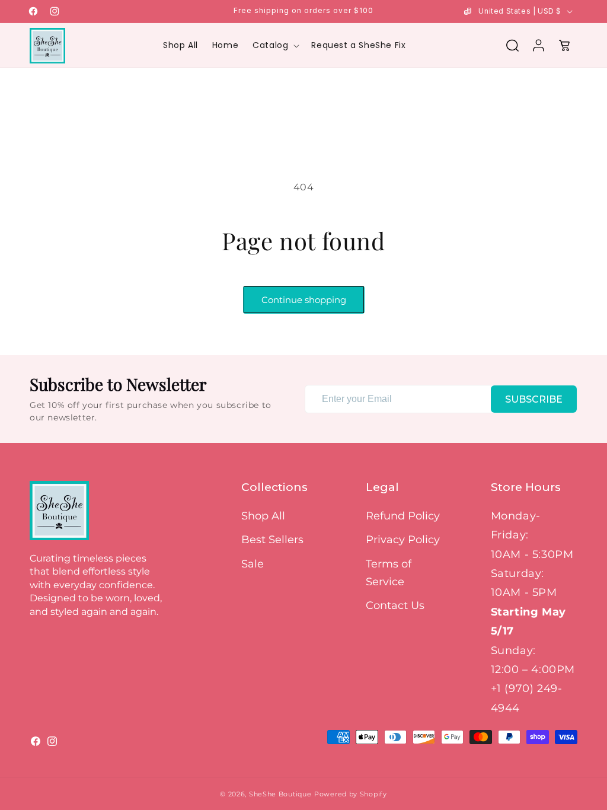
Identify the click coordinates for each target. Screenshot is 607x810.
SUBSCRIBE (534, 399)
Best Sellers (272, 539)
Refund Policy (403, 515)
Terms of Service (388, 572)
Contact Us (395, 605)
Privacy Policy (403, 539)
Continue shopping (303, 299)
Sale (252, 563)
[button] (274, 45)
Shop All (263, 515)
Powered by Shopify (350, 794)
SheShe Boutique (280, 794)
